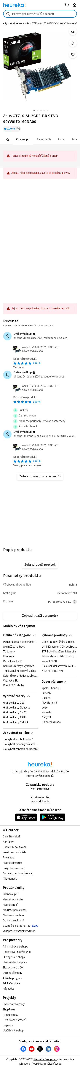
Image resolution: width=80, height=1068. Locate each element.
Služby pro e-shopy (14, 957)
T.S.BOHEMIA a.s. (65, 436)
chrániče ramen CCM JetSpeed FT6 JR (59, 647)
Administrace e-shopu (15, 947)
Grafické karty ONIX (14, 712)
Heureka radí (10, 905)
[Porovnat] (73, 31)
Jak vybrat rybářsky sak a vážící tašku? (20, 744)
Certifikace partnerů (14, 1020)
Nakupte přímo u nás (15, 910)
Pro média (8, 858)
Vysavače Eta (10, 681)
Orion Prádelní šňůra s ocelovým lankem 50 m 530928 (59, 642)
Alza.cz (63, 338)
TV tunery (9, 651)
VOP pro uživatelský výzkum (19, 931)
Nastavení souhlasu (14, 915)
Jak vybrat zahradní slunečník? (20, 749)
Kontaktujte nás (40, 789)
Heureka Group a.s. (45, 1059)
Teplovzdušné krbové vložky (19, 671)
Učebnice (8, 656)
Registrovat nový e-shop (17, 952)
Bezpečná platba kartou (17, 926)
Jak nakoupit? (11, 894)
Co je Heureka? (11, 837)
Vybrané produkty (54, 635)
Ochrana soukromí (13, 921)
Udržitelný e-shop (13, 1031)
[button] (22, 140)
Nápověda (9, 989)
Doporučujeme (52, 681)
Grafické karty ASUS (14, 717)
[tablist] (40, 139)
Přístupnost (10, 879)
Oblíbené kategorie (17, 635)
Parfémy (46, 693)
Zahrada (46, 712)
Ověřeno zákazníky (14, 1004)
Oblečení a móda (51, 722)
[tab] (22, 139)
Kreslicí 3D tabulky (13, 685)
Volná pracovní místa (14, 852)
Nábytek (47, 717)
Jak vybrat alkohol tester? (18, 739)
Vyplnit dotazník (40, 802)
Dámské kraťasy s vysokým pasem (20, 666)
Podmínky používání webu (47, 1064)
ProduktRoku (10, 1015)
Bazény (46, 698)
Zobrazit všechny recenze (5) (40, 476)
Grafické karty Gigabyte (16, 707)
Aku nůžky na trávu (14, 647)
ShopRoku (9, 1010)
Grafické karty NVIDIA (15, 722)
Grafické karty (17, 23)
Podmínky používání (14, 847)
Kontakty (8, 842)
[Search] (8, 139)
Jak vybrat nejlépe (16, 733)
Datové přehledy (12, 973)
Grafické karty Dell (13, 703)
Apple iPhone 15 (51, 688)
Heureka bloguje (12, 863)
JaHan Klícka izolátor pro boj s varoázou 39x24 (59, 656)
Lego (45, 707)
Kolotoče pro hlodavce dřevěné (20, 676)
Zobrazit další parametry (40, 615)
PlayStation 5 (49, 703)
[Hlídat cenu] (73, 43)
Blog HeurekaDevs (14, 868)
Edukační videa (11, 984)
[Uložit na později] (73, 55)
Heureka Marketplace (15, 962)
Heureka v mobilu (13, 900)
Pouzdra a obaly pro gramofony (20, 642)
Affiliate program (12, 978)
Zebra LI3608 (49, 661)
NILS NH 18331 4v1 (52, 671)
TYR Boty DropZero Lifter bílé (59, 651)
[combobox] (40, 14)
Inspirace (8, 1025)
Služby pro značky (13, 968)
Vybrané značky (14, 696)
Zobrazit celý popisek (40, 564)
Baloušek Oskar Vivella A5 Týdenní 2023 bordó (59, 666)
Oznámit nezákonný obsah (18, 874)
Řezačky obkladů (13, 661)
